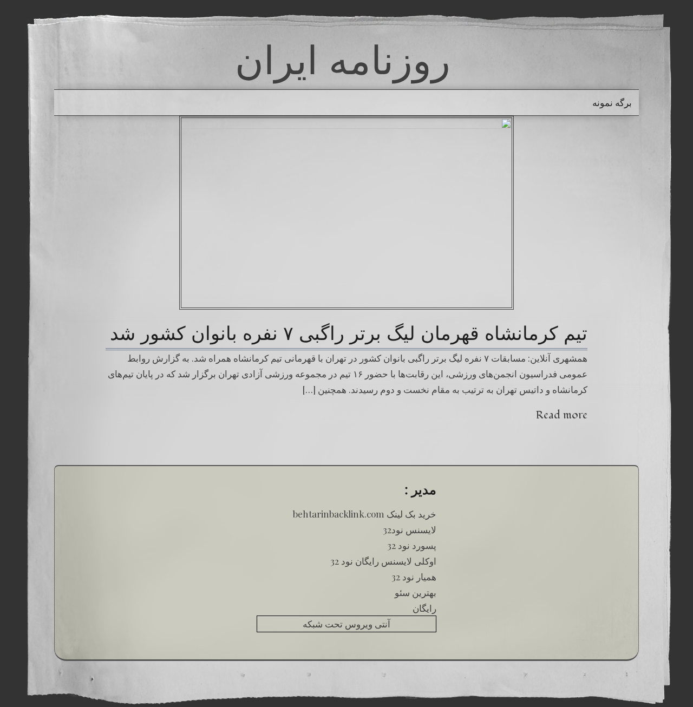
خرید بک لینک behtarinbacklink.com (364, 514)
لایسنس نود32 (409, 529)
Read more (561, 415)
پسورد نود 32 (411, 545)
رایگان (424, 608)
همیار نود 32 (413, 576)
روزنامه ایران (342, 60)
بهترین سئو (415, 592)
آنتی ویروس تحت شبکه (346, 624)
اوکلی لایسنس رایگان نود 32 (383, 561)
